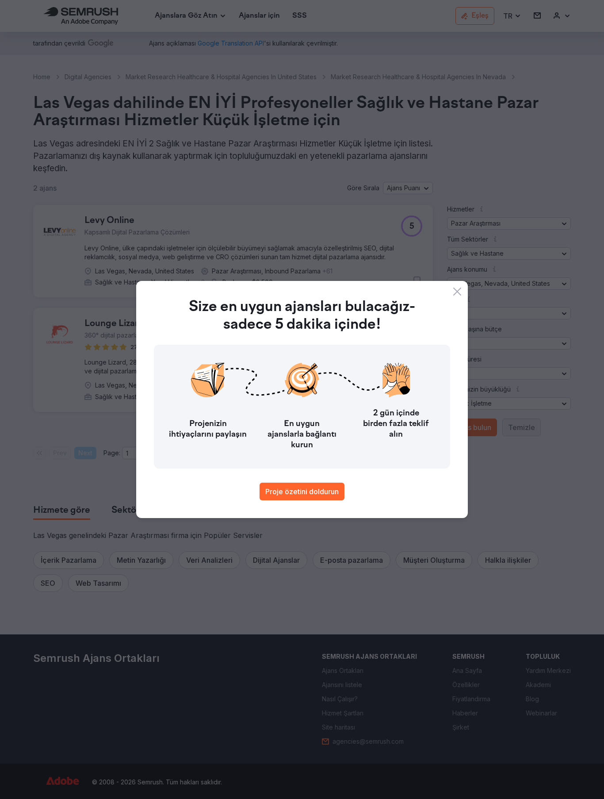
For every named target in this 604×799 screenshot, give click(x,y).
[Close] (457, 291)
